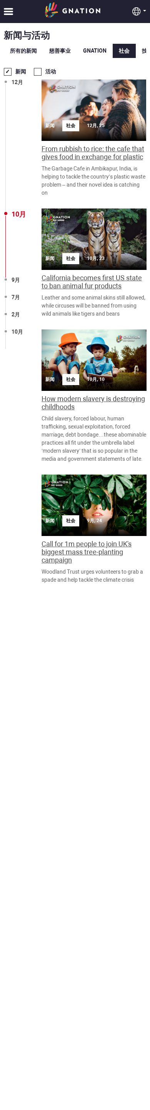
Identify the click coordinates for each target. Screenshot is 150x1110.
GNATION (95, 51)
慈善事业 (60, 51)
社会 (124, 51)
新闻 (20, 71)
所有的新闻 (23, 51)
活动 (50, 71)
